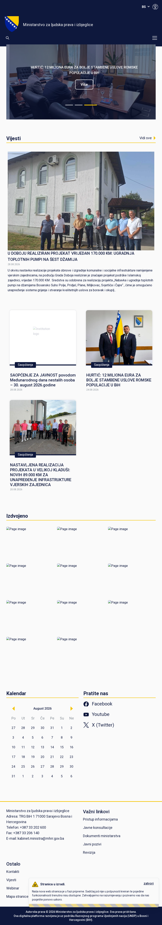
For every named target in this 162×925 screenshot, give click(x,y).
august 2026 (42, 708)
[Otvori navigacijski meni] (154, 38)
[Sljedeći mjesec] (71, 708)
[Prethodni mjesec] (13, 708)
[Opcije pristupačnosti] (155, 6)
